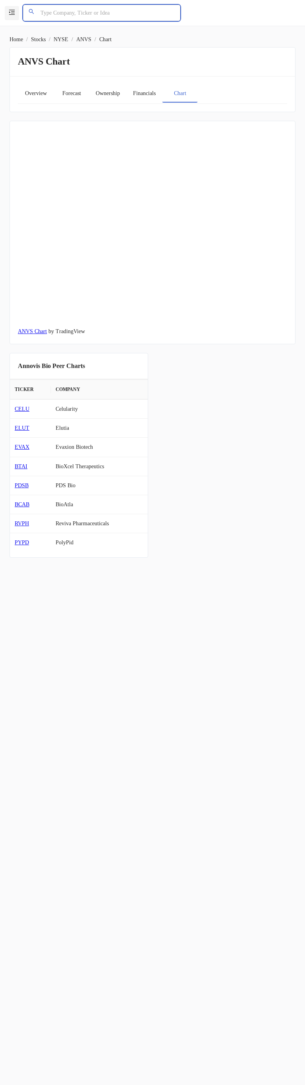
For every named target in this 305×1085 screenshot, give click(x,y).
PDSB (22, 485)
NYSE (61, 39)
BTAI (21, 466)
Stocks (38, 39)
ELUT (22, 428)
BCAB (22, 504)
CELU (22, 409)
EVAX (22, 447)
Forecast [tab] (71, 93)
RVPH (22, 523)
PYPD (22, 542)
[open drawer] (12, 13)
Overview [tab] (36, 93)
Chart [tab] (180, 93)
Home (16, 39)
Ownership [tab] (108, 93)
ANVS (83, 39)
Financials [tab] (144, 93)
